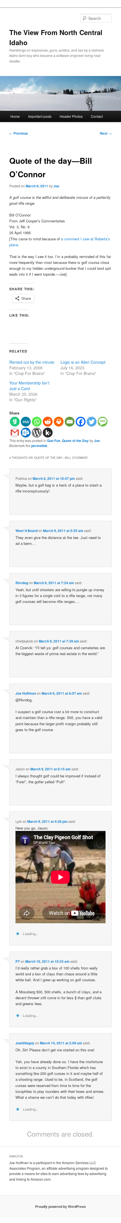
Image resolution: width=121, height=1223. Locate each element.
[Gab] (15, 422)
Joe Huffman (25, 693)
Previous (18, 133)
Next (106, 133)
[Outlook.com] (26, 432)
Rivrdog (21, 582)
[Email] (70, 422)
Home (15, 116)
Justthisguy (24, 1042)
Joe (56, 185)
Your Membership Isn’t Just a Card (29, 385)
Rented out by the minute (31, 362)
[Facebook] (81, 422)
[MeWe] (26, 422)
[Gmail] (15, 432)
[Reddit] (48, 422)
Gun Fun (53, 440)
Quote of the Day (75, 440)
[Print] (59, 422)
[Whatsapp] (37, 422)
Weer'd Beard (26, 530)
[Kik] (48, 432)
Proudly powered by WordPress (60, 1206)
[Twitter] (92, 422)
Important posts (39, 116)
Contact (97, 116)
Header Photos (71, 116)
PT (17, 961)
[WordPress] (37, 432)
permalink (39, 445)
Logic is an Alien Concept (83, 362)
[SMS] (102, 422)
